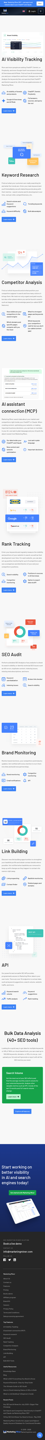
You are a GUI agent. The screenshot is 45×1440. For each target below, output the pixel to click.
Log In (33, 11)
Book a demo (8, 1294)
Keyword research (10, 1334)
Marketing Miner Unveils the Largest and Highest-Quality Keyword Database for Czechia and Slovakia (21, 1422)
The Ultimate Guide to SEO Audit (15, 1386)
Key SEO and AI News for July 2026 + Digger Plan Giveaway (20, 1405)
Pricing (5, 1290)
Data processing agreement (13, 1316)
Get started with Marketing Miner (22, 1193)
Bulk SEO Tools (8, 1361)
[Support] (40, 1435)
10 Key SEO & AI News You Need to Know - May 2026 (22, 1417)
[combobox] (24, 11)
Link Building (8, 1353)
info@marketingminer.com (18, 1251)
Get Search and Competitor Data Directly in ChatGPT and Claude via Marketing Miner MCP (22, 1412)
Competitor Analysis (10, 1346)
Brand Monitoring (9, 1349)
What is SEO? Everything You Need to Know (19, 1379)
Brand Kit (6, 1301)
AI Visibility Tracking (10, 1327)
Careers (6, 1305)
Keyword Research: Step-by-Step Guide (18, 1382)
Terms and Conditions (11, 1312)
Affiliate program (9, 1297)
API (4, 1357)
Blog (5, 1375)
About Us (6, 1279)
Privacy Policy (8, 1309)
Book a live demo (12, 1243)
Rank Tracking (8, 1342)
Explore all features (22, 1111)
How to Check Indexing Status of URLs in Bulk (20, 1390)
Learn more (7, 111)
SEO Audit (7, 1338)
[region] (22, 1085)
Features (6, 1286)
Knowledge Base (9, 1371)
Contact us (7, 1282)
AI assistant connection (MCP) (14, 1331)
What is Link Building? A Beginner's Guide (18, 1394)
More (40, 3)
